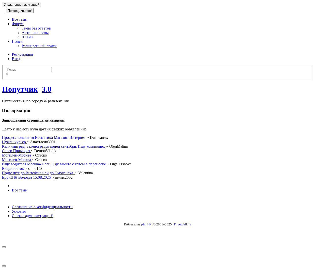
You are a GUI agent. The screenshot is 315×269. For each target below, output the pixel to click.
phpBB (146, 224)
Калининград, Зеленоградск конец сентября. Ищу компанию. (54, 146)
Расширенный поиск (39, 46)
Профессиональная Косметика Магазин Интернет (44, 137)
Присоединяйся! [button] (20, 11)
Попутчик (20, 89)
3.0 (46, 89)
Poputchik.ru (182, 224)
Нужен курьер (14, 142)
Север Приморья (16, 151)
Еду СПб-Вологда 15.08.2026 (27, 177)
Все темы (20, 19)
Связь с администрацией (32, 216)
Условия (19, 211)
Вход (16, 59)
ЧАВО (27, 37)
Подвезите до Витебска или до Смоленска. (38, 173)
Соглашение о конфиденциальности (42, 207)
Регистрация (22, 54)
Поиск (18, 41)
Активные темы (35, 33)
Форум (18, 24)
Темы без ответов (36, 28)
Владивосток (13, 168)
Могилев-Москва (17, 155)
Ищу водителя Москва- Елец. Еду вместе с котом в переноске (54, 164)
